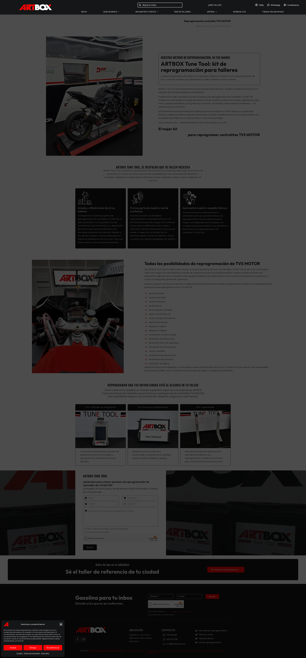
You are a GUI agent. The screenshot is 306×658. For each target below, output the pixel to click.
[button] (61, 624)
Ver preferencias (52, 648)
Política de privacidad (32, 653)
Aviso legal (45, 653)
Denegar (33, 648)
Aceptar (13, 648)
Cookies (20, 653)
